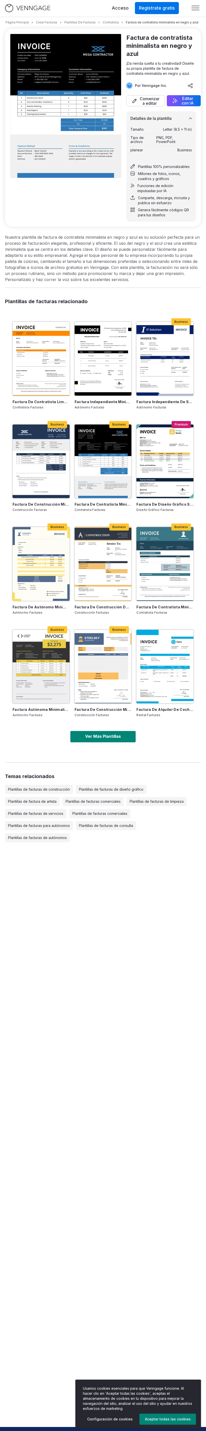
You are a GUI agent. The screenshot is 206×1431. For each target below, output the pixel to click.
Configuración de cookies (110, 1419)
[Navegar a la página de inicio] (27, 8)
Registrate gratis (157, 8)
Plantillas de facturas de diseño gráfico (111, 789)
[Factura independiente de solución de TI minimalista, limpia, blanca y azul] (164, 358)
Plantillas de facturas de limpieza (157, 801)
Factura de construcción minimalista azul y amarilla (103, 709)
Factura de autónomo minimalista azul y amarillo (41, 607)
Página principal (17, 22)
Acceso (120, 8)
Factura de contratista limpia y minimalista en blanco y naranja (41, 402)
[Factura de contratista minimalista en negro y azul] (103, 461)
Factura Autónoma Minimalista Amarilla (41, 709)
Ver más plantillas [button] (103, 736)
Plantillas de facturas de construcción (39, 789)
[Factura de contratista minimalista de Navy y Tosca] (164, 564)
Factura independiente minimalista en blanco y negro (103, 402)
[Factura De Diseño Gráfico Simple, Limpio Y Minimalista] (164, 461)
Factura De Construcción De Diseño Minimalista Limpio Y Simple (103, 607)
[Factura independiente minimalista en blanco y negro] (103, 358)
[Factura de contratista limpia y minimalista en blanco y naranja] (41, 358)
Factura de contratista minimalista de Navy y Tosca (164, 607)
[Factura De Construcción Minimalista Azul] (41, 461)
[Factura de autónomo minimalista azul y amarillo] (41, 564)
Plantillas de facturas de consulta (106, 825)
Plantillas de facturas (80, 22)
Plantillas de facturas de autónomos (37, 837)
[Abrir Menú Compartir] (190, 85)
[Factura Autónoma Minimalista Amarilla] (41, 666)
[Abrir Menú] (195, 8)
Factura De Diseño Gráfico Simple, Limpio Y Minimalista (164, 504)
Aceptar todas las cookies (168, 1419)
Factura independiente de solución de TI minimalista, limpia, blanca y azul (164, 402)
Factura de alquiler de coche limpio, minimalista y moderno (164, 709)
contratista (111, 22)
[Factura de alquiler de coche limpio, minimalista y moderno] (164, 666)
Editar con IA (188, 101)
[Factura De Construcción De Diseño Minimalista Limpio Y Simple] (103, 564)
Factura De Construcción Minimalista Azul (41, 504)
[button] (145, 100)
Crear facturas (46, 22)
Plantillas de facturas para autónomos (39, 825)
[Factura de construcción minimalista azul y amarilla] (103, 666)
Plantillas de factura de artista (32, 801)
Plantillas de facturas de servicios (35, 813)
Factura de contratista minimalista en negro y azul (103, 504)
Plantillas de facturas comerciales (93, 801)
